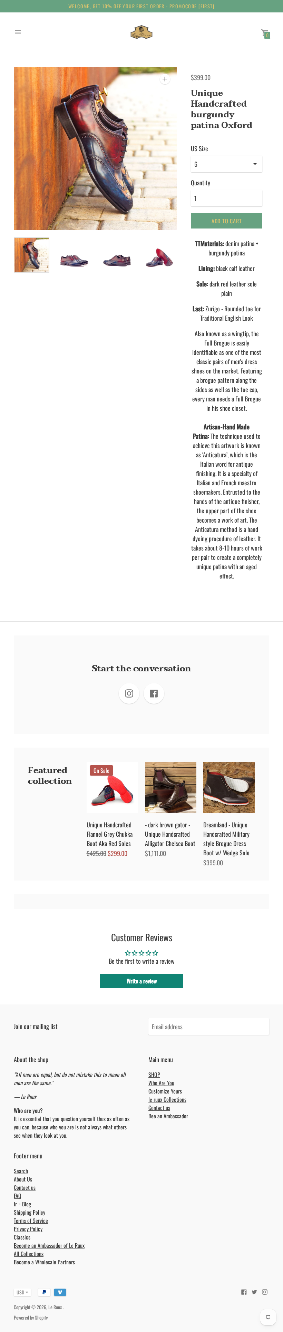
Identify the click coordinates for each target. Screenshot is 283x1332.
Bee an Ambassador (168, 1116)
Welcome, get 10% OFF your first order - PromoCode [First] (141, 6)
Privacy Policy (28, 1229)
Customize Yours (165, 1091)
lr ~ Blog (22, 1204)
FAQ (17, 1196)
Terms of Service (31, 1220)
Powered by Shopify (31, 1317)
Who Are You (161, 1083)
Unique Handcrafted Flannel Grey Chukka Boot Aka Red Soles (110, 834)
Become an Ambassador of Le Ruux (49, 1245)
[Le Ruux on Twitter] (254, 1291)
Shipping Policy (29, 1212)
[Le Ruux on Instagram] (264, 1291)
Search (21, 1171)
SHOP (154, 1074)
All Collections (28, 1254)
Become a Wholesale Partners (44, 1262)
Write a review (142, 981)
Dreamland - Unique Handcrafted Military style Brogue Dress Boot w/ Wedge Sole (226, 838)
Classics (22, 1237)
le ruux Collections (167, 1099)
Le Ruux (55, 1307)
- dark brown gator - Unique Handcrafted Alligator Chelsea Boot (170, 834)
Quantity (200, 182)
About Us (23, 1179)
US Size (199, 148)
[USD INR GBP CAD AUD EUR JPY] (19, 1292)
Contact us (159, 1107)
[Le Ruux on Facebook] (244, 1291)
